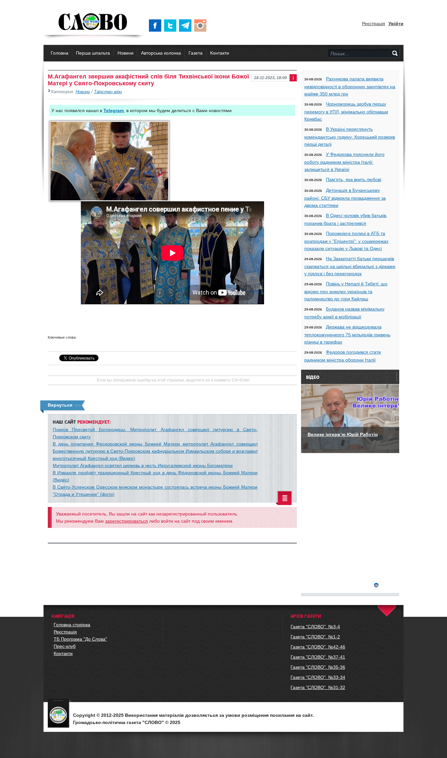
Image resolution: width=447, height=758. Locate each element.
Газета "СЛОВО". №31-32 (318, 687)
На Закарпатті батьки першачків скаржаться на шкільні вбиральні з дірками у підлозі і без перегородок (349, 266)
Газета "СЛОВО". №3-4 (315, 626)
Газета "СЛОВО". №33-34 (318, 677)
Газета (195, 53)
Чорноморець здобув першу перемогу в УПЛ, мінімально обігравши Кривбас (346, 111)
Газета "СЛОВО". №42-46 (318, 646)
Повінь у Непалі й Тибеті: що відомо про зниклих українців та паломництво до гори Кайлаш (345, 291)
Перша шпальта (93, 53)
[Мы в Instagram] (201, 25)
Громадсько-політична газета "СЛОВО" (93, 22)
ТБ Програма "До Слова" (80, 639)
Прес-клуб (65, 646)
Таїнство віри (108, 92)
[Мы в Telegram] (186, 25)
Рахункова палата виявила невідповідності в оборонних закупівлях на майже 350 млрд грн (349, 86)
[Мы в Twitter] (171, 25)
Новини (125, 53)
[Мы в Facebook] (156, 25)
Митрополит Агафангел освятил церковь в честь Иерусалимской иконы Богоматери (143, 465)
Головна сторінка (72, 624)
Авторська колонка (161, 53)
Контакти (219, 53)
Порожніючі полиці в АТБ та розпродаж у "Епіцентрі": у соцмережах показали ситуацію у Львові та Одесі (346, 241)
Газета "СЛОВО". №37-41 (318, 657)
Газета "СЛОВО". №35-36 (318, 667)
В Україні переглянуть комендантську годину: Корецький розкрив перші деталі (349, 136)
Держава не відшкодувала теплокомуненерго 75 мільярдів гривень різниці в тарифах (347, 334)
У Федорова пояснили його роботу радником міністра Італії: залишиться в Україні (344, 162)
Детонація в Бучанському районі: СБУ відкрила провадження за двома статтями (345, 198)
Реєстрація (373, 23)
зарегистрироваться (126, 521)
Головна (59, 53)
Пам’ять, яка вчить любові (353, 179)
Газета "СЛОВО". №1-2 (315, 636)
